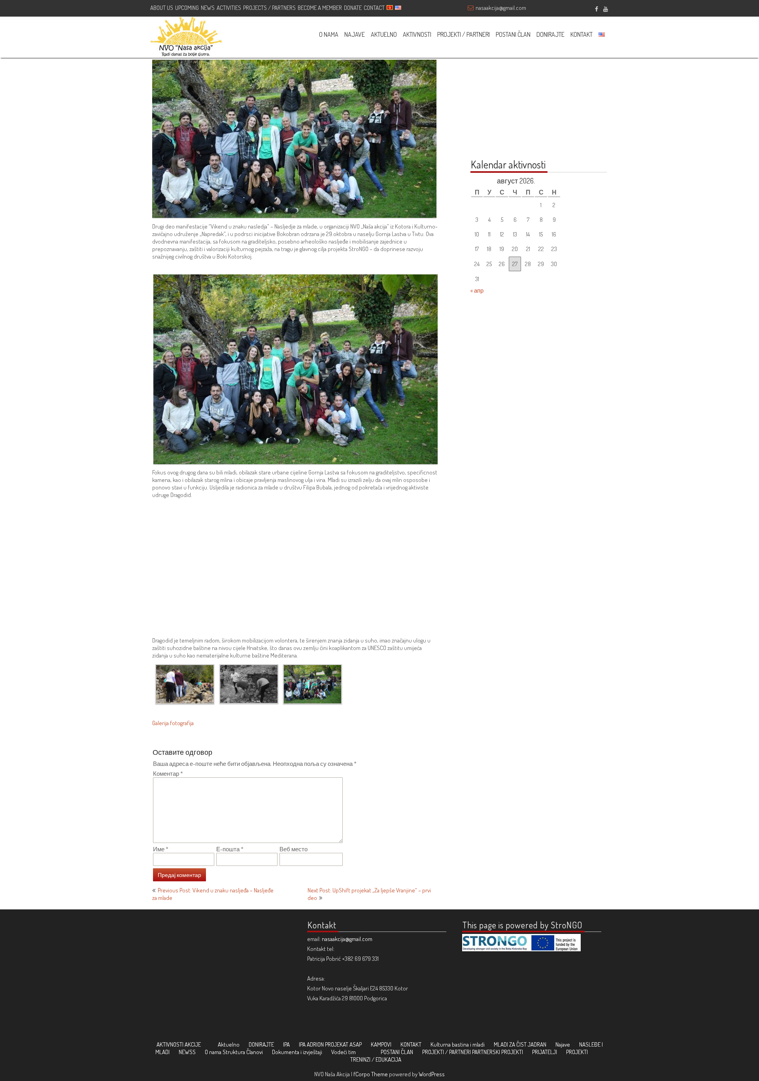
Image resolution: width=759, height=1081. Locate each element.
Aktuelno (229, 1044)
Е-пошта (230, 849)
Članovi (254, 1052)
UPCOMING (187, 7)
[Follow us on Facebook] (596, 8)
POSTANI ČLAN (513, 34)
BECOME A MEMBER (320, 7)
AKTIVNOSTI (417, 34)
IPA (286, 1044)
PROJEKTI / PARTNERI (463, 34)
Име (160, 849)
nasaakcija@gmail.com (501, 7)
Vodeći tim (343, 1052)
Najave (562, 1044)
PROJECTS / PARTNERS (269, 7)
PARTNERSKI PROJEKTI (497, 1052)
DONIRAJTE (550, 34)
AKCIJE (193, 1044)
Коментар (168, 773)
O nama (213, 1052)
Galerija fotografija (173, 723)
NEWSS (187, 1052)
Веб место (293, 849)
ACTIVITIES (229, 7)
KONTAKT (581, 34)
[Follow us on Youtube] (605, 8)
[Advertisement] (295, 571)
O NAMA (328, 34)
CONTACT (374, 7)
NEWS (208, 7)
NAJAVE (354, 34)
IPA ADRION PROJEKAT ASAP (330, 1044)
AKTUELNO (384, 34)
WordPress (432, 1074)
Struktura (234, 1052)
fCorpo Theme (370, 1074)
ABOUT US (161, 7)
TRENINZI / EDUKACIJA (375, 1059)
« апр (476, 290)
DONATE (353, 7)
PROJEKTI (577, 1052)
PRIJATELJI (544, 1052)
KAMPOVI (381, 1044)
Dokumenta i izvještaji (297, 1052)
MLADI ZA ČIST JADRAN (520, 1044)
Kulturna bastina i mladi (457, 1044)
